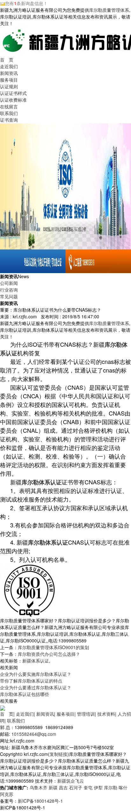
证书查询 (9, 120)
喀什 (123, 787)
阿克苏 (6, 794)
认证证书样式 (13, 93)
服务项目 (9, 79)
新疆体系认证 (35, 660)
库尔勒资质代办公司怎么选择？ (49, 654)
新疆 (53, 787)
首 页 (6, 59)
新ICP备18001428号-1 (40, 801)
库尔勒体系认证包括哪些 (24, 694)
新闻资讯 (9, 73)
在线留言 (9, 106)
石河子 (75, 787)
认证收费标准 (13, 100)
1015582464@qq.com (33, 734)
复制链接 (58, 754)
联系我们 (9, 113)
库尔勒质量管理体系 (109, 10)
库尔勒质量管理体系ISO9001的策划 (53, 647)
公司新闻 (9, 283)
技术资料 (106, 714)
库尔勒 (110, 787)
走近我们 (9, 66)
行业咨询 (9, 289)
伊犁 (98, 787)
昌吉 (63, 787)
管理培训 (86, 714)
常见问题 (9, 296)
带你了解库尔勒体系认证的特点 (31, 680)
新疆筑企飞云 (70, 781)
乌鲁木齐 (38, 787)
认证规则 (9, 86)
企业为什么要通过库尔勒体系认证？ (35, 687)
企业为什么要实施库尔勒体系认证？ (35, 674)
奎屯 (88, 787)
